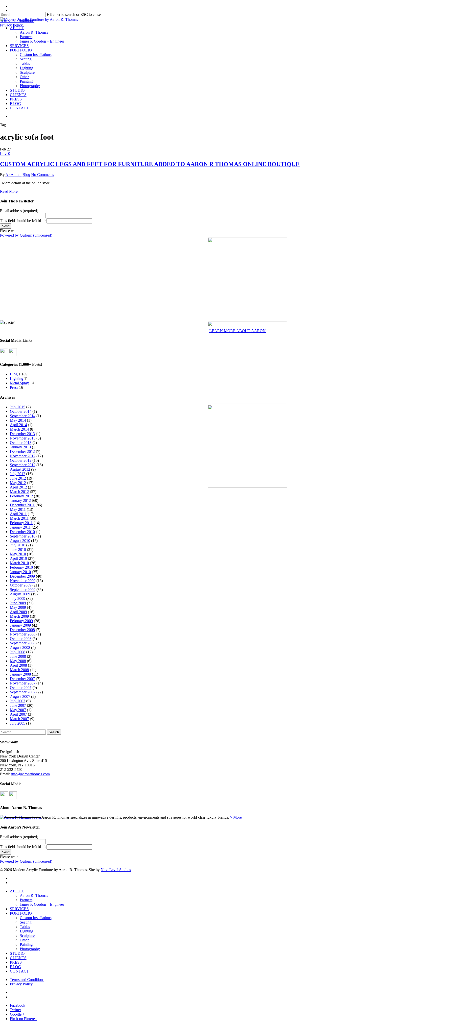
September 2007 (22, 692)
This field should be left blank (23, 221)
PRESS (16, 962)
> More (236, 817)
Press (14, 387)
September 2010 (22, 536)
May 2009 (18, 607)
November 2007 (22, 683)
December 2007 (22, 679)
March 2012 (19, 491)
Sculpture (27, 935)
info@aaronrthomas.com (30, 774)
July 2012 (17, 474)
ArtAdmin (13, 174)
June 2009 (18, 603)
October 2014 (20, 411)
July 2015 (17, 407)
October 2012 (20, 460)
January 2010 (20, 572)
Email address (19, 211)
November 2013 (22, 438)
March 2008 (19, 670)
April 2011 (18, 514)
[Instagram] (13, 355)
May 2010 (18, 554)
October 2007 (20, 687)
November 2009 (22, 581)
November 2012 (22, 456)
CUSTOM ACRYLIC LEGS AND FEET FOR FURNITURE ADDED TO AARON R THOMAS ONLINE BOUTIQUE (150, 164)
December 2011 (22, 505)
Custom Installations (35, 918)
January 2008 (20, 674)
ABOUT (17, 891)
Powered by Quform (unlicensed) (26, 235)
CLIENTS (18, 958)
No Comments (42, 174)
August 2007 (20, 696)
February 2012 (21, 496)
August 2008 (20, 647)
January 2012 (20, 500)
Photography (30, 949)
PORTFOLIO (21, 913)
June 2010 (18, 549)
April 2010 (18, 558)
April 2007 (18, 714)
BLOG (15, 967)
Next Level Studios (116, 870)
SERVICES (19, 909)
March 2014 (19, 429)
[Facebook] (4, 355)
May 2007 (18, 710)
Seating (25, 922)
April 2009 (18, 612)
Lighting (16, 378)
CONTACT (19, 971)
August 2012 (20, 469)
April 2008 (18, 665)
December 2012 (22, 451)
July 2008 (17, 652)
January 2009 (20, 625)
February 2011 (21, 523)
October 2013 (20, 442)
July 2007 (17, 701)
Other (24, 940)
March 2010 (19, 563)
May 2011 (18, 509)
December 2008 (22, 630)
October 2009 (20, 585)
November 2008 (22, 634)
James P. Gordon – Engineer (42, 904)
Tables (25, 927)
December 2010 (22, 532)
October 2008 (20, 638)
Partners (26, 900)
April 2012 (18, 487)
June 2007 (18, 705)
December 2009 (22, 576)
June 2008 (18, 656)
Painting (26, 944)
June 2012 (18, 478)
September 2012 (22, 465)
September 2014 (22, 416)
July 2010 (17, 545)
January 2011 (20, 527)
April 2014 (18, 425)
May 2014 (18, 420)
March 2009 (19, 616)
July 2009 (17, 598)
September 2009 (22, 589)
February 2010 (21, 567)
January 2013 (20, 447)
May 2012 (18, 483)
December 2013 (22, 434)
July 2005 (17, 723)
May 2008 (18, 661)
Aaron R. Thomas (34, 895)
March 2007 (19, 719)
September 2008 (22, 643)
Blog (26, 174)
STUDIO (17, 953)
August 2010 (20, 540)
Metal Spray (19, 383)
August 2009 (20, 594)
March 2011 (19, 518)
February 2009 (21, 621)
